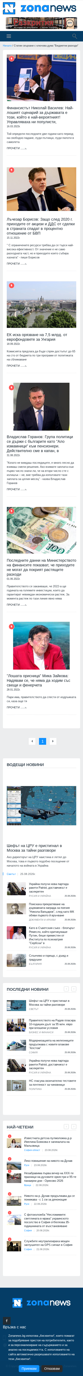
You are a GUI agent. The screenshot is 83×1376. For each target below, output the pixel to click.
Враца (27, 1185)
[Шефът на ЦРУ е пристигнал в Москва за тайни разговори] (41, 805)
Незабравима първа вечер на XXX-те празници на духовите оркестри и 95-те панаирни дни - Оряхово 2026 (50, 1176)
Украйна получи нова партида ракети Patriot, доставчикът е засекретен (49, 887)
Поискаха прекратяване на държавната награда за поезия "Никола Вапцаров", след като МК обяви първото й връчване (51, 909)
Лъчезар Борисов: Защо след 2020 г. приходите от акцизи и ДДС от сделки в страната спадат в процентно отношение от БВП (41, 226)
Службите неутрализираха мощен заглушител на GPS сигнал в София (48, 1243)
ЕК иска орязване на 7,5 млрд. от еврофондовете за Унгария (37, 337)
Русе (26, 1165)
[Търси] (73, 37)
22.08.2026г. (42, 1185)
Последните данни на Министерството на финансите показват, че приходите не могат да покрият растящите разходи (41, 567)
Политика (35, 1089)
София (33, 1052)
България (35, 964)
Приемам (29, 1369)
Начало (7, 45)
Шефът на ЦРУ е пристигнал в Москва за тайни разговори (34, 848)
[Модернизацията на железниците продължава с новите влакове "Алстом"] (16, 1045)
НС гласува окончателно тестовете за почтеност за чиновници (52, 1082)
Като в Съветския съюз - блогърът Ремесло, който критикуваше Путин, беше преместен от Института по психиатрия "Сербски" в (52, 935)
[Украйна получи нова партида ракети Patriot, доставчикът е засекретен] (16, 888)
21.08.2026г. (43, 1249)
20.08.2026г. (43, 1230)
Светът (11, 873)
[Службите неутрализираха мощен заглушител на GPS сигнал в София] (14, 1246)
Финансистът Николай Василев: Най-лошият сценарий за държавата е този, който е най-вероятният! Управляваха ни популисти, (40, 115)
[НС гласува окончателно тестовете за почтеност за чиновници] (16, 1085)
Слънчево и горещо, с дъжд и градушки (48, 957)
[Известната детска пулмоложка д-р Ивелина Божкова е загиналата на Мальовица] (14, 1143)
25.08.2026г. (28, 873)
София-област (32, 1150)
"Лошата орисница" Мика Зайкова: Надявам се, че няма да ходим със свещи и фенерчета (38, 680)
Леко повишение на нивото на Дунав (48, 1160)
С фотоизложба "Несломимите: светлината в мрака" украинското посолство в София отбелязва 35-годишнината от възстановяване (47, 1220)
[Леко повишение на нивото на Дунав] (14, 1166)
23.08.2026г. (51, 1150)
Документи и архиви (42, 919)
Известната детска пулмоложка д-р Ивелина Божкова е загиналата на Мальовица (48, 1141)
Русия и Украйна (40, 896)
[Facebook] (7, 1321)
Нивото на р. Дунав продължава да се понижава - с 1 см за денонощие (49, 1197)
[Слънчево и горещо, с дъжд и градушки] (16, 960)
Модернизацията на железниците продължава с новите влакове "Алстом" (51, 1044)
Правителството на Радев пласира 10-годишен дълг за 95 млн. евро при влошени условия (52, 1024)
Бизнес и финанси (41, 1032)
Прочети (13, 148)
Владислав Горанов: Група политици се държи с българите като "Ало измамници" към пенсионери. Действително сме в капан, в (40, 444)
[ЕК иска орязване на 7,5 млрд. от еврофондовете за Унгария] (41, 305)
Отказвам (52, 1369)
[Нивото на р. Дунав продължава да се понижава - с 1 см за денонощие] (14, 1201)
